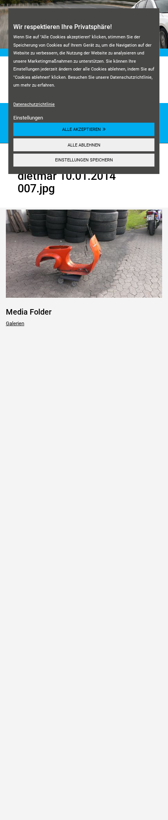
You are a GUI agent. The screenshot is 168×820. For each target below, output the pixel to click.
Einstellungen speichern (84, 160)
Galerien (15, 323)
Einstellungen (28, 118)
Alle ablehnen (84, 145)
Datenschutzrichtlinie (34, 104)
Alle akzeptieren (81, 129)
